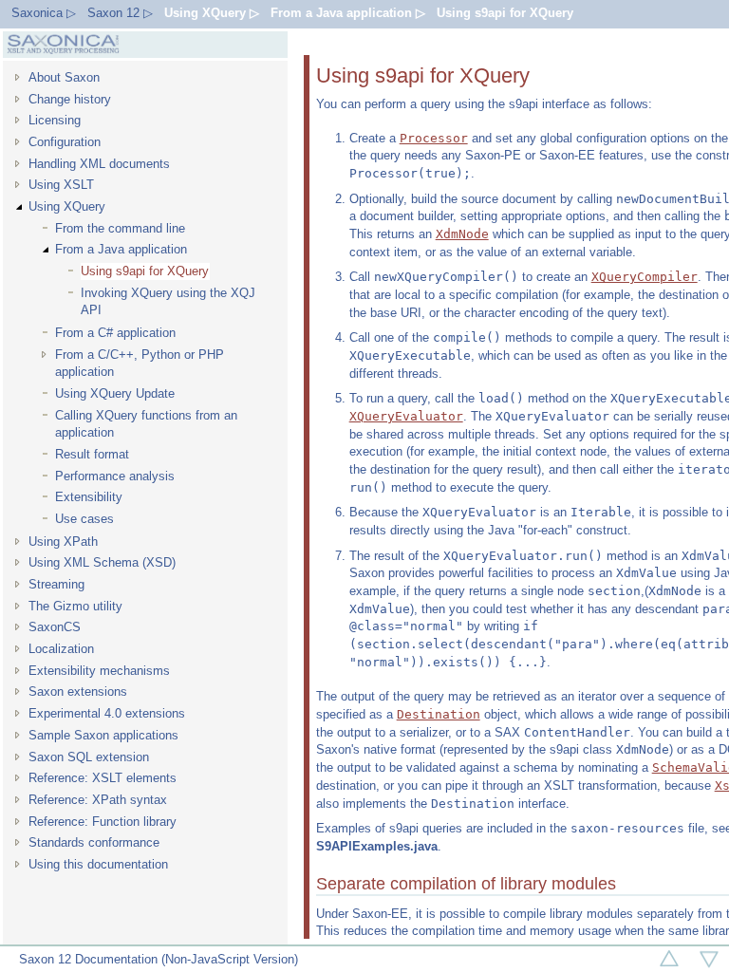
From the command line (120, 228)
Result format (92, 454)
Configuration (64, 142)
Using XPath (63, 541)
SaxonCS (54, 627)
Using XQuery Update (115, 393)
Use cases (84, 519)
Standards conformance (93, 842)
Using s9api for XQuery (505, 13)
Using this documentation (98, 864)
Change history (69, 99)
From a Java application (121, 249)
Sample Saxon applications (103, 735)
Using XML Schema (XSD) (102, 562)
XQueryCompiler (644, 277)
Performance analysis (115, 476)
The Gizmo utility (75, 606)
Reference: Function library (102, 821)
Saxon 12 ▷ (120, 13)
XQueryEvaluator (406, 416)
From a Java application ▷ (348, 13)
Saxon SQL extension (88, 757)
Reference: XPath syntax (97, 800)
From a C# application (115, 333)
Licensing (54, 120)
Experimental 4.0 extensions (106, 713)
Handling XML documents (99, 164)
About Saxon (64, 77)
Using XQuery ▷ (211, 13)
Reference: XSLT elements (102, 778)
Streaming (56, 584)
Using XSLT (61, 185)
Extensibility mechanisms (99, 671)
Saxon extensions (77, 691)
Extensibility (88, 497)
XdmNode (462, 234)
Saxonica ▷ (43, 13)
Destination (438, 714)
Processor (434, 138)
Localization (61, 649)
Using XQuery (66, 206)
